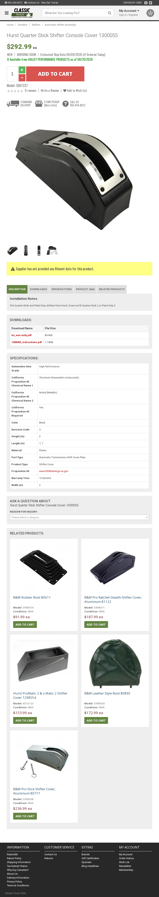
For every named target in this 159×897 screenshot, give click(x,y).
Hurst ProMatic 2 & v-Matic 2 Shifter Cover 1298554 (40, 695)
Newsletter (125, 866)
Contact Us (33, 2)
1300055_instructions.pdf (26, 342)
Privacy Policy (14, 881)
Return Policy (14, 858)
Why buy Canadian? (18, 869)
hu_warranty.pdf (21, 335)
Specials (86, 862)
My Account (125, 854)
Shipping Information (19, 862)
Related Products (112, 289)
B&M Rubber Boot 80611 (32, 597)
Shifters (36, 24)
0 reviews (30, 90)
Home (10, 24)
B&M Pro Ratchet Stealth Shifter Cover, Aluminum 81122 (113, 599)
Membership (126, 869)
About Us (12, 873)
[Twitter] (150, 3)
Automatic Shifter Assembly (60, 24)
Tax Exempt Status (17, 866)
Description (17, 289)
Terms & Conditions (18, 885)
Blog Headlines (90, 866)
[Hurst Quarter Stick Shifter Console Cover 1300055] (73, 176)
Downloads (38, 289)
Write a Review (50, 90)
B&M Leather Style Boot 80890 (107, 693)
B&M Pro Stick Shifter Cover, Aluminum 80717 (34, 791)
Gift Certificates (90, 858)
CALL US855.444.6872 (77, 103)
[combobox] (79, 517)
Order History (126, 858)
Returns (48, 858)
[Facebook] (145, 3)
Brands (86, 854)
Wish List (124, 862)
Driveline (22, 24)
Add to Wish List (76, 90)
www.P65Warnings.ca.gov (53, 471)
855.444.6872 (14, 2)
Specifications (61, 289)
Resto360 (12, 854)
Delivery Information (18, 877)
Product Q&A (85, 289)
